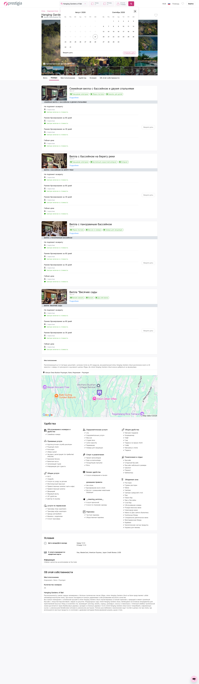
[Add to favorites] (156, 15)
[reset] (85, 3)
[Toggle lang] (169, 4)
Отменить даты (129, 53)
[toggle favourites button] (182, 3)
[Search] (131, 3)
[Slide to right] (155, 71)
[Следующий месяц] (135, 11)
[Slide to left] (44, 71)
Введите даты (148, 127)
